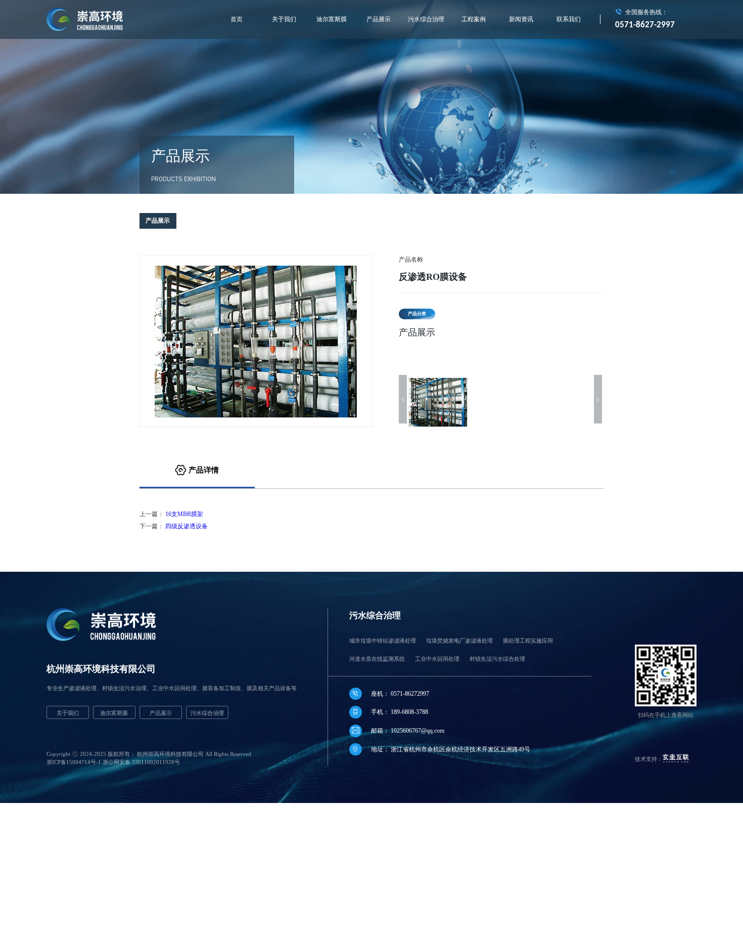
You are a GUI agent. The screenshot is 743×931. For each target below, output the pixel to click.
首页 (236, 19)
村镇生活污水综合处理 (497, 659)
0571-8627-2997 (645, 25)
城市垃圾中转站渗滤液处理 (382, 641)
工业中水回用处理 (437, 659)
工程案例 (473, 19)
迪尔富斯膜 (331, 19)
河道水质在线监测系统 (377, 659)
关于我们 (284, 19)
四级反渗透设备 (186, 526)
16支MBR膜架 (184, 514)
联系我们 (568, 19)
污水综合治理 (426, 19)
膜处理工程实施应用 (528, 641)
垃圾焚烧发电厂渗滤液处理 (459, 641)
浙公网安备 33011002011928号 (141, 762)
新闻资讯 (521, 19)
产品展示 (378, 19)
